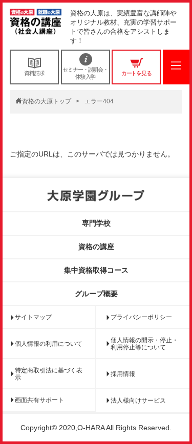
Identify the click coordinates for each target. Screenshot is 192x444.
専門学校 (96, 223)
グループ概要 (96, 294)
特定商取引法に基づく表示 (48, 374)
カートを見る (136, 73)
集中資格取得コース (96, 270)
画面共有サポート (39, 400)
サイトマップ (33, 317)
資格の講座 (96, 246)
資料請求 (34, 73)
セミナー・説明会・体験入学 (85, 73)
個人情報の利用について (48, 343)
